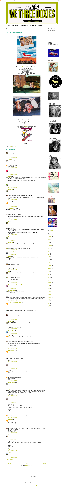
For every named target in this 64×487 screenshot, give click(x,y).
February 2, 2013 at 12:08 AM (12, 387)
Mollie (9, 151)
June (49, 242)
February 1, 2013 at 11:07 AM (12, 274)
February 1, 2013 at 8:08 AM (12, 174)
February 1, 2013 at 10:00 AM (12, 225)
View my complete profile (52, 45)
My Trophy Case (33, 25)
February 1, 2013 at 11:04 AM (12, 269)
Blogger (36, 485)
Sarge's (26, 126)
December (50, 245)
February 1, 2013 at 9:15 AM (12, 187)
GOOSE (9, 256)
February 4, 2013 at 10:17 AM (12, 439)
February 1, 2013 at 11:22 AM (12, 282)
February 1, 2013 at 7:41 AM (12, 167)
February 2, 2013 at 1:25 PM (12, 411)
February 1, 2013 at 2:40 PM (12, 328)
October (49, 248)
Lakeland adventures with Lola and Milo (14, 302)
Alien (9, 276)
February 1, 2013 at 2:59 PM (12, 333)
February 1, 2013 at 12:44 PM (12, 311)
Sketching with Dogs (11, 290)
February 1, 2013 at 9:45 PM (12, 380)
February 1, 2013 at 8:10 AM (12, 181)
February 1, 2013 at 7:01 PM (12, 361)
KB (8, 370)
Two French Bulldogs (11, 350)
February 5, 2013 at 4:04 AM (12, 450)
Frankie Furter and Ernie (12, 194)
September (50, 250)
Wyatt (9, 363)
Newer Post (9, 463)
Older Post (44, 463)
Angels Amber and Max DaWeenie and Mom (15, 284)
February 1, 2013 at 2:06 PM (12, 319)
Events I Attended (15, 25)
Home (9, 25)
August (49, 251)
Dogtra (9, 449)
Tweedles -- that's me (11, 382)
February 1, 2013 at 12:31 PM (12, 307)
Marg (9, 221)
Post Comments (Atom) (28, 465)
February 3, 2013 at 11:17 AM (12, 432)
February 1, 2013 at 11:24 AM (12, 288)
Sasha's (32, 118)
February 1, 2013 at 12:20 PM (12, 300)
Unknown (9, 201)
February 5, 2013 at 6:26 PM (12, 457)
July (49, 253)
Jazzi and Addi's (24, 66)
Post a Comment (10, 459)
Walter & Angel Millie (11, 357)
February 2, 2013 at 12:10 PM (12, 402)
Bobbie (9, 176)
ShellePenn (10, 419)
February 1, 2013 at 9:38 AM (12, 199)
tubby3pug (10, 452)
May (49, 239)
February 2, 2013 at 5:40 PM (12, 417)
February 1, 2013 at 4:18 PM (12, 355)
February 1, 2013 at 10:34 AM (12, 234)
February (49, 279)
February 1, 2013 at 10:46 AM (12, 249)
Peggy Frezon (10, 434)
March (49, 259)
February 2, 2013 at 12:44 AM (12, 395)
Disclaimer (40, 25)
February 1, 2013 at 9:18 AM (12, 192)
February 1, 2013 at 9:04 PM (12, 368)
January (49, 262)
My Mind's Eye (10, 227)
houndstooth (10, 169)
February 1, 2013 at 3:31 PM (12, 348)
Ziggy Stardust (10, 389)
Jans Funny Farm (11, 330)
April (49, 257)
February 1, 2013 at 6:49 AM (12, 157)
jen (8, 313)
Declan (9, 159)
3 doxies (54, 42)
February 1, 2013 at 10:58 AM (12, 254)
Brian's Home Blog (11, 251)
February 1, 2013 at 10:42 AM (12, 240)
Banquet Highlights (24, 25)
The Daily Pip (10, 183)
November (50, 236)
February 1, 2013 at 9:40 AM (12, 206)
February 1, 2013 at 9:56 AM (12, 219)
